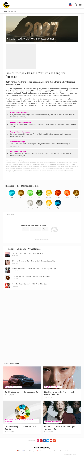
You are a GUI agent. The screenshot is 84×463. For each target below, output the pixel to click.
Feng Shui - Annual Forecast (13, 387)
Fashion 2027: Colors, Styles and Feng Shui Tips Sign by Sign (60, 427)
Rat (12, 198)
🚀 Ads (18, 451)
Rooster (39, 208)
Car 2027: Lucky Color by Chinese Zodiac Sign (22, 392)
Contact (67, 451)
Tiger (30, 198)
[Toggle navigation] (80, 4)
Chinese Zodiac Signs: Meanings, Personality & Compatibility (19, 420)
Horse (67, 198)
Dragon (48, 198)
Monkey (30, 208)
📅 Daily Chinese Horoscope (44, 451)
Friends (56, 451)
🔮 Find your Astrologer (28, 451)
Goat (76, 198)
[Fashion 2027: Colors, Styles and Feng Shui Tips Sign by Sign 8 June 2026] (8, 268)
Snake (58, 198)
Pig (58, 208)
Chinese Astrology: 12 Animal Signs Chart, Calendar (20, 427)
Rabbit (39, 198)
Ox (21, 198)
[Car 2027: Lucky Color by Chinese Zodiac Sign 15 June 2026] (8, 253)
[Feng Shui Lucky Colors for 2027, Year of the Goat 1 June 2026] (8, 283)
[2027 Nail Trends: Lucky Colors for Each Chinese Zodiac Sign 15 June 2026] (8, 260)
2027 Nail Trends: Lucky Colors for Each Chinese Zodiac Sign (59, 393)
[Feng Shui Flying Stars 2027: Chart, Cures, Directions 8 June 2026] (8, 276)
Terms (61, 451)
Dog (48, 208)
